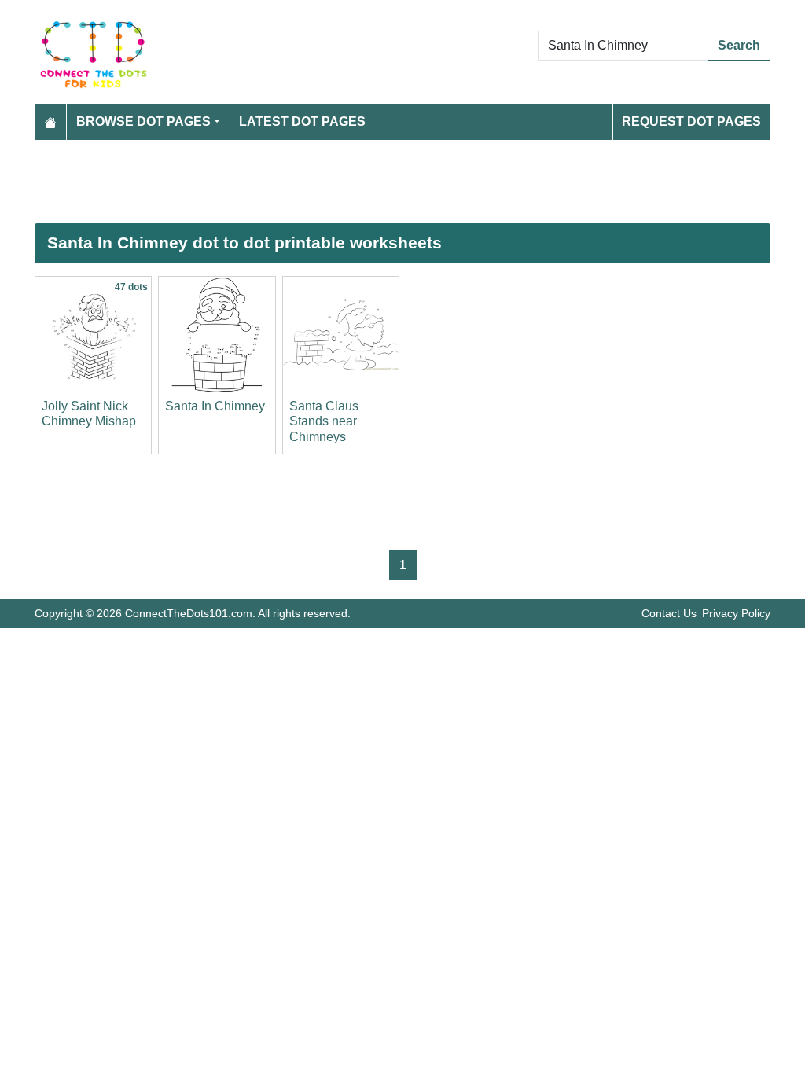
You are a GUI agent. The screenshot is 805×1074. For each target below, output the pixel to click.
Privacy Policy (736, 613)
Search (739, 45)
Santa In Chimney (215, 406)
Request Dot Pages (691, 121)
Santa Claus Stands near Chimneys (323, 421)
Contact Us (669, 613)
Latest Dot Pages (302, 121)
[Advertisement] (402, 181)
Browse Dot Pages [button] (143, 121)
